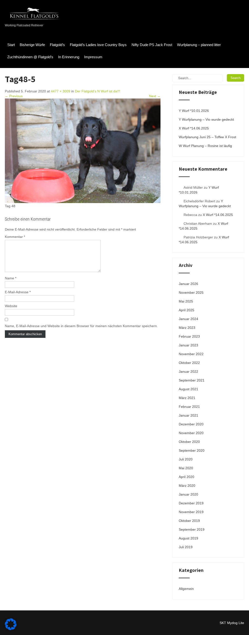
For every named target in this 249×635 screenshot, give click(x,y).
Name (10, 278)
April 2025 (186, 310)
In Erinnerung (68, 57)
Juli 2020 (186, 459)
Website (11, 306)
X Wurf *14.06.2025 (194, 128)
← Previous (14, 96)
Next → (154, 96)
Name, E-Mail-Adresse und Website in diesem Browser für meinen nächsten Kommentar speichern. (81, 326)
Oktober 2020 (189, 442)
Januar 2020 (188, 494)
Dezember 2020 (191, 424)
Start (11, 45)
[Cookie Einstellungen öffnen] (11, 629)
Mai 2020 (186, 468)
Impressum (93, 57)
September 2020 (192, 450)
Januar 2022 (188, 371)
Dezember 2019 (191, 503)
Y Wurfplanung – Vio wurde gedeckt (206, 119)
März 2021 (187, 398)
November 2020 (191, 433)
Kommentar (15, 237)
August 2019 (188, 538)
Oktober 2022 (189, 363)
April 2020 (186, 477)
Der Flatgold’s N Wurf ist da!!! (97, 91)
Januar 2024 (188, 319)
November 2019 (191, 512)
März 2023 (187, 328)
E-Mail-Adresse (18, 292)
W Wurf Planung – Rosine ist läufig (205, 146)
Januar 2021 (188, 415)
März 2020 (187, 486)
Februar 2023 (189, 336)
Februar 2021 (189, 407)
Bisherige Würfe (32, 45)
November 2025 (191, 292)
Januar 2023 (188, 345)
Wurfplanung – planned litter (199, 45)
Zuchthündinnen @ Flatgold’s (30, 57)
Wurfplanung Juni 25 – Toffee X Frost (207, 137)
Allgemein (186, 589)
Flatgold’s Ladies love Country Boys (98, 45)
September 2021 (192, 380)
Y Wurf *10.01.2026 (194, 111)
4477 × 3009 (60, 91)
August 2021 (188, 389)
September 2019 (192, 529)
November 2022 (191, 354)
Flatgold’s (57, 45)
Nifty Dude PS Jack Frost (152, 45)
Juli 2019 (186, 547)
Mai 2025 (186, 301)
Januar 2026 (188, 284)
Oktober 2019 (189, 521)
